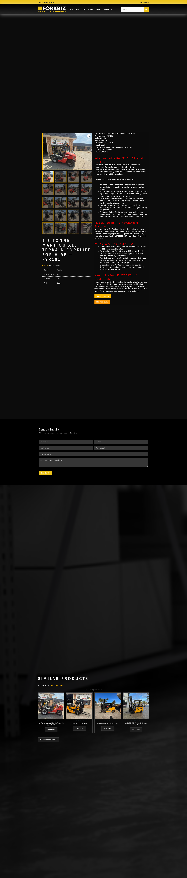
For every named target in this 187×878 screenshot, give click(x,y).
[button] (107, 9)
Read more (51, 730)
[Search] (146, 9)
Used (77, 9)
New (71, 9)
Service (98, 9)
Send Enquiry (45, 473)
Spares (90, 9)
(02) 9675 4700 (144, 2)
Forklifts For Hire (54, 265)
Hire (83, 9)
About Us (107, 9)
